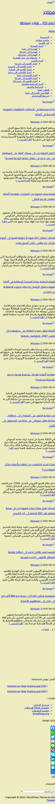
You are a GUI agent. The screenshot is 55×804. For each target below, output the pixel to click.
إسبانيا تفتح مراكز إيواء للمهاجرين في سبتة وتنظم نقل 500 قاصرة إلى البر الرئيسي (30, 511)
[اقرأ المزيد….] (24, 139)
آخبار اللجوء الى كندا (27, 75)
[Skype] (27, 754)
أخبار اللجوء (37, 60)
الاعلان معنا (43, 89)
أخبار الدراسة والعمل (32, 84)
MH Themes (50, 799)
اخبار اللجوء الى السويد (20, 66)
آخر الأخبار (43, 43)
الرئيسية (44, 37)
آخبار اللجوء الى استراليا (25, 81)
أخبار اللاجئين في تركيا (20, 72)
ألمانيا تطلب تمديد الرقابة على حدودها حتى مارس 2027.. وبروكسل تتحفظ (30, 333)
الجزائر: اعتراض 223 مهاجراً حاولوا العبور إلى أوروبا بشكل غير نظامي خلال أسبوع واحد (27, 240)
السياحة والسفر (35, 87)
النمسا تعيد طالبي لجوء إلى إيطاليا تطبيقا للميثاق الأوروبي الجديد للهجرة (31, 555)
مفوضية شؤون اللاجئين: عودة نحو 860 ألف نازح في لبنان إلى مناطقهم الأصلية (28, 598)
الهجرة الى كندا (29, 48)
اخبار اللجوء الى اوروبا (26, 63)
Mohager (35, 122)
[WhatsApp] (27, 732)
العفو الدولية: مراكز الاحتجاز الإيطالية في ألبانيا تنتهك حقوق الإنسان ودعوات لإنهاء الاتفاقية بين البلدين (29, 287)
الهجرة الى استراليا (27, 54)
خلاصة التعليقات (40, 710)
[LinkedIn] (27, 759)
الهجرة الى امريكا (28, 51)
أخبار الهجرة (37, 46)
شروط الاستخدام (40, 95)
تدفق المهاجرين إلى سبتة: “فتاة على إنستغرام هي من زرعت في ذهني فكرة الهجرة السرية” (28, 156)
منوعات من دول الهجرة (25, 57)
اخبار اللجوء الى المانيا (20, 69)
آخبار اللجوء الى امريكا (26, 78)
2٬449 (46, 629)
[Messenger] (27, 767)
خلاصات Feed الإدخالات (37, 707)
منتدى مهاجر (42, 40)
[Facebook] (27, 728)
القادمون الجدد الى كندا (37, 92)
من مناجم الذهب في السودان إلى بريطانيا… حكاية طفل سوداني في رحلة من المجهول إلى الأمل (28, 420)
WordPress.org (41, 713)
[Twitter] (27, 737)
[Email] (27, 741)
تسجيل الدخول (41, 704)
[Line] (27, 745)
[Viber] (27, 750)
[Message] (27, 763)
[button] (52, 31)
